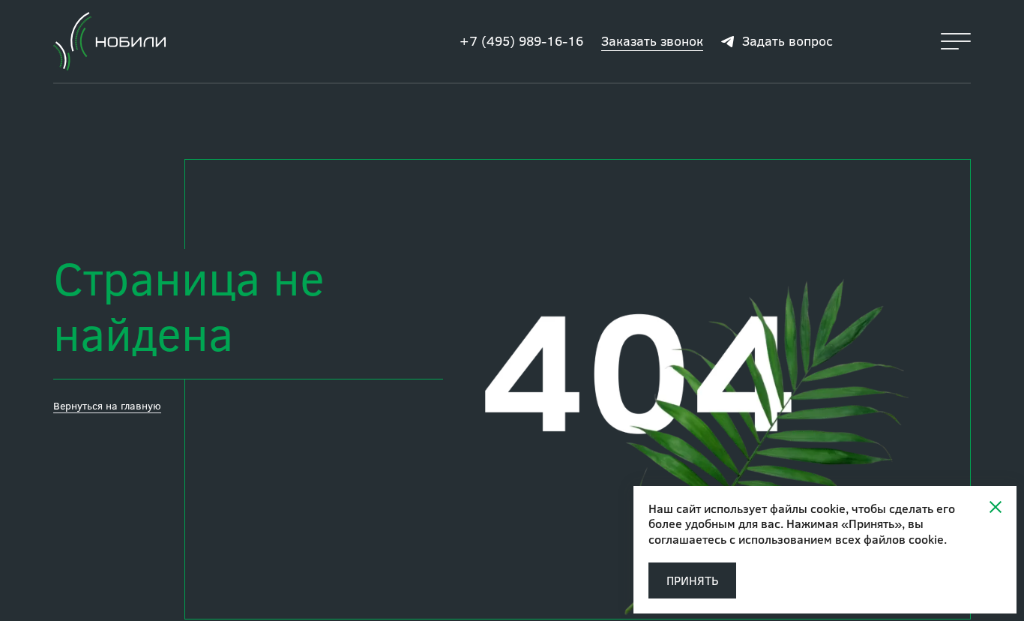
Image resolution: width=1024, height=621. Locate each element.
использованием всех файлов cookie (841, 539)
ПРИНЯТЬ (692, 580)
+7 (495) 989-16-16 (521, 41)
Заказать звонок (652, 41)
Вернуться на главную (107, 405)
